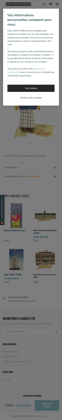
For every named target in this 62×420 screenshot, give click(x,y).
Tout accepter (31, 88)
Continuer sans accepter (31, 97)
